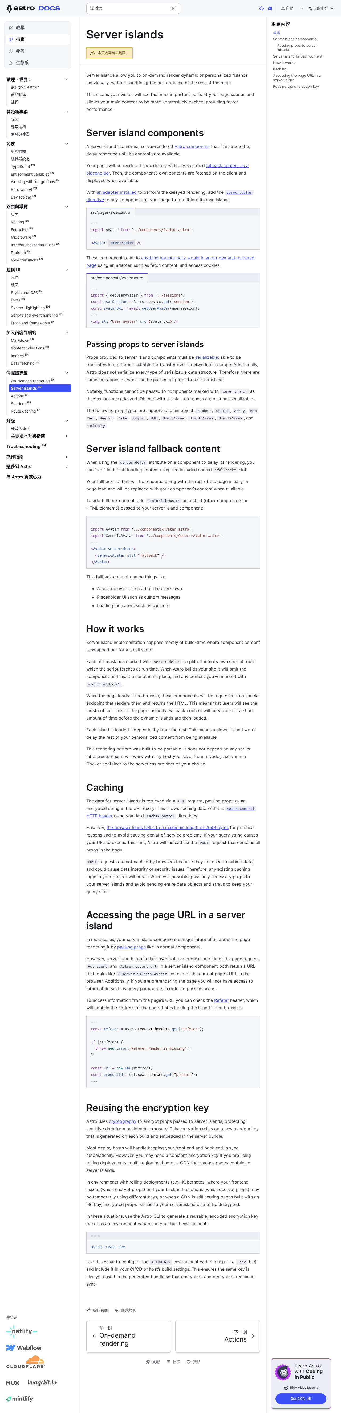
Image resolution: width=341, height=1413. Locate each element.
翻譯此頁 (128, 1310)
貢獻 (156, 1361)
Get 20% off (300, 1398)
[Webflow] (24, 1347)
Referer (221, 1000)
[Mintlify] (19, 1398)
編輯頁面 (100, 1310)
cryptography (122, 1121)
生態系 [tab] (22, 62)
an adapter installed (117, 192)
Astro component (192, 146)
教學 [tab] (20, 27)
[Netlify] (21, 1331)
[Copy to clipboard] (253, 223)
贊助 (197, 1361)
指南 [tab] (20, 39)
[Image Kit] (42, 1382)
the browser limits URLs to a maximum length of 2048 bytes (168, 827)
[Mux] (12, 1382)
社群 (176, 1361)
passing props (131, 947)
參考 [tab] (20, 51)
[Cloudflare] (25, 1363)
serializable (206, 357)
